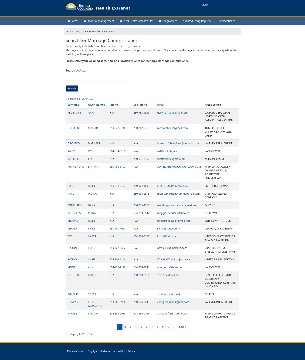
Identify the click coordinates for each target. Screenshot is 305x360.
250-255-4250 (141, 205)
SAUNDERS (74, 213)
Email (160, 104)
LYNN (91, 151)
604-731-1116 (117, 267)
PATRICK (72, 259)
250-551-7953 (141, 159)
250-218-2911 (141, 275)
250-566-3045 (141, 302)
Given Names (96, 104)
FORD (71, 186)
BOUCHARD (75, 205)
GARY (91, 112)
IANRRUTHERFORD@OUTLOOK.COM (179, 166)
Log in (205, 4)
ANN (90, 267)
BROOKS (73, 221)
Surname (73, 104)
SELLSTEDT (74, 275)
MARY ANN (94, 143)
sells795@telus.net (168, 275)
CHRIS (91, 259)
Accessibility (119, 351)
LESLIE (92, 186)
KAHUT (72, 193)
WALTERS (73, 294)
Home (70, 31)
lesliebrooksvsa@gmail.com (174, 221)
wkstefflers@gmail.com (171, 159)
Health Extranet (113, 8)
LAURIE (92, 236)
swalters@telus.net (168, 294)
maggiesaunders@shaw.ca (173, 213)
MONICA (93, 193)
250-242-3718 (117, 128)
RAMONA (93, 313)
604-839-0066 (117, 313)
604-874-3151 (117, 151)
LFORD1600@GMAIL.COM (172, 186)
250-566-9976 (117, 302)
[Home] (79, 8)
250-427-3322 (117, 248)
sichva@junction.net (169, 228)
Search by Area (76, 70)
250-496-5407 (117, 166)
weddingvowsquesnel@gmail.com (177, 205)
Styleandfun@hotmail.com (173, 313)
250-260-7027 (117, 228)
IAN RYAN (93, 166)
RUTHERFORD (76, 166)
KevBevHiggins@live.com (172, 248)
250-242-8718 (141, 128)
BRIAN (91, 275)
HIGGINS (73, 248)
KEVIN (91, 248)
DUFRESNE (74, 128)
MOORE (72, 267)
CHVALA (72, 228)
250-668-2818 (141, 193)
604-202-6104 (117, 259)
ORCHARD (74, 143)
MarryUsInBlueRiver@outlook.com (178, 143)
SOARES (72, 313)
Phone (114, 104)
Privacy (131, 351)
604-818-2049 (141, 267)
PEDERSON (74, 112)
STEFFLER (73, 159)
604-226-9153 (141, 236)
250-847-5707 (117, 186)
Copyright (92, 351)
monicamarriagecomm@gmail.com (178, 193)
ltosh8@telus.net (167, 236)
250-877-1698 (141, 186)
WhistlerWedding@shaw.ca (173, 259)
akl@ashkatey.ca (167, 151)
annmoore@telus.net (170, 267)
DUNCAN (73, 302)
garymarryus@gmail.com (172, 112)
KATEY (71, 151)
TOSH (71, 236)
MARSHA (93, 128)
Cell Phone (140, 104)
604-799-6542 (141, 213)
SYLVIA (92, 294)
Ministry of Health (75, 351)
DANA (91, 205)
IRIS (90, 159)
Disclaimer (105, 351)
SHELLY (92, 228)
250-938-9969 (141, 112)
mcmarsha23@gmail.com (172, 128)
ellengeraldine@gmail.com (173, 302)
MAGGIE (93, 213)
